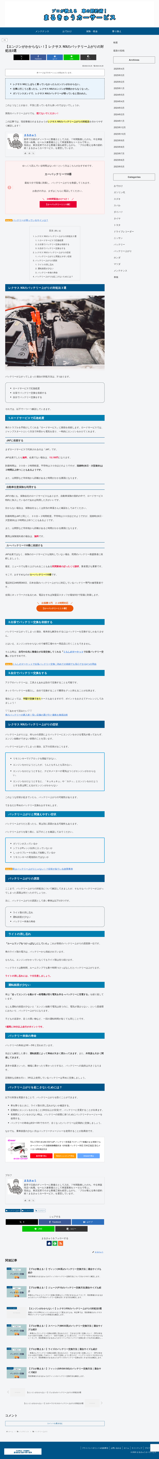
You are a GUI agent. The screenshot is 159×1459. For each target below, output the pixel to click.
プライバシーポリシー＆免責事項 (95, 1448)
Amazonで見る (88, 1156)
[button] (88, 57)
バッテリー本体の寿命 (48, 272)
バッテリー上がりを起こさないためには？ (54, 276)
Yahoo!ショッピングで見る (65, 1156)
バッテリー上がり (14, 1210)
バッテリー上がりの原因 (46, 260)
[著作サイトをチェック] (25, 153)
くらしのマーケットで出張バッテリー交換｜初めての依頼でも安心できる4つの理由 (54, 663)
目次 (51, 230)
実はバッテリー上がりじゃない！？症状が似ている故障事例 (42, 868)
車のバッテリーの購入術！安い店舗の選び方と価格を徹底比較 (36, 714)
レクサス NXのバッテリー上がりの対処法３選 (56, 236)
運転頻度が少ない (46, 268)
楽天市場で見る (41, 1156)
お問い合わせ (116, 1448)
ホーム (126, 1448)
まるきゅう (30, 135)
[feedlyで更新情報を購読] (29, 153)
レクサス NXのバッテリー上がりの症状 (53, 252)
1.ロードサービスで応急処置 (50, 240)
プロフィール (150, 1448)
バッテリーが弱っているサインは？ (30, 220)
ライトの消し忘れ (46, 264)
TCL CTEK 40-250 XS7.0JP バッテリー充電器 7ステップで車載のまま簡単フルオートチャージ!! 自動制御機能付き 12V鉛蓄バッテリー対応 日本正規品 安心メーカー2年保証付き (65, 1145)
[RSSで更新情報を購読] (33, 153)
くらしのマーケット (73, 651)
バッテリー (41, 1210)
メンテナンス (28, 1210)
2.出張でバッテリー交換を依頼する (53, 244)
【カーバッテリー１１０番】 (58, 204)
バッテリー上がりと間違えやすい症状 (55, 256)
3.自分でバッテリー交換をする (51, 248)
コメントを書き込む (55, 1423)
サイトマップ (137, 1448)
